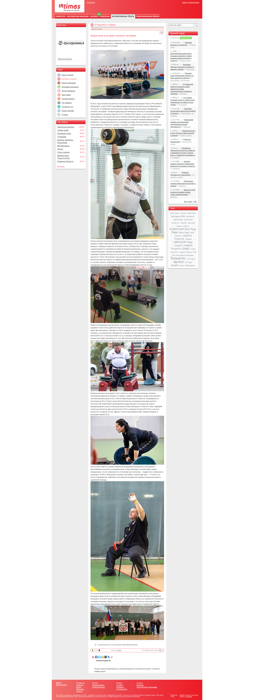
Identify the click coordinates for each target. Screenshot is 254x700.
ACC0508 (175, 161)
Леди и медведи (68, 91)
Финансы (184, 94)
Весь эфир (188, 201)
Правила (120, 687)
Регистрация (61, 685)
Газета (79, 691)
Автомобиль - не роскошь (180, 80)
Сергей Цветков (116, 644)
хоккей (174, 265)
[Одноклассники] (102, 657)
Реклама (140, 685)
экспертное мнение (77, 16)
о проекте (91, 2)
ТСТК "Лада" (190, 259)
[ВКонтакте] (96, 657)
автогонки (191, 213)
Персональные (98, 687)
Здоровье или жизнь (70, 87)
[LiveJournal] (108, 657)
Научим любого (68, 99)
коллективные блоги (123, 16)
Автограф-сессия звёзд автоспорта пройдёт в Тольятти (183, 111)
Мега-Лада (184, 232)
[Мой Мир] (105, 657)
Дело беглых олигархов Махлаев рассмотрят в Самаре (183, 183)
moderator (176, 42)
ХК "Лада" (188, 262)
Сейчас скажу (63, 130)
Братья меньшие (69, 83)
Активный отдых (64, 133)
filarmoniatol (65, 59)
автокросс (190, 216)
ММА (192, 232)
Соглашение (121, 689)
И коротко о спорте (105, 25)
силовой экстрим (104, 644)
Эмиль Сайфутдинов (187, 265)
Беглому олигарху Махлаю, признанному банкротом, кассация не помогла (182, 164)
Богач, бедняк (67, 75)
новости (60, 16)
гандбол (183, 223)
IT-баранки (61, 137)
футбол (179, 261)
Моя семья (66, 95)
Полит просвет (68, 111)
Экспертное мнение (65, 127)
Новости (79, 685)
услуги (94, 16)
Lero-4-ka (176, 109)
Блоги (78, 687)
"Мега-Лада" (174, 213)
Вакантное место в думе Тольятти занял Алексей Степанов (182, 133)
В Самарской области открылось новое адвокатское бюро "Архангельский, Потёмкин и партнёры (181, 89)
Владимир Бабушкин (130, 644)
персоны (105, 16)
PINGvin (175, 64)
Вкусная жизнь (63, 146)
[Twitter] (99, 657)
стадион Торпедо (185, 252)
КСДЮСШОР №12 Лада (183, 229)
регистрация (194, 2)
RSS (195, 201)
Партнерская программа (147, 687)
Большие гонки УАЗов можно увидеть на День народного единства (181, 75)
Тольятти (177, 258)
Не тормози (67, 103)
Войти (58, 683)
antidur (175, 131)
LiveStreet (189, 696)
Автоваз (183, 213)
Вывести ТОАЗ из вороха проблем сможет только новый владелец (182, 192)
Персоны (80, 689)
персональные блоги (147, 16)
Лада (174, 232)
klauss (174, 148)
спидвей (178, 245)
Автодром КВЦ (178, 216)
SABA (174, 51)
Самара (188, 239)
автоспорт (178, 219)
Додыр (60, 149)
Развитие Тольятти (65, 161)
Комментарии (185, 38)
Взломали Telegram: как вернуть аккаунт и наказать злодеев (182, 67)
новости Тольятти (183, 237)
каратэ (186, 226)
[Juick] (111, 657)
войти (184, 2)
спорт (185, 248)
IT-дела (65, 115)
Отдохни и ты (67, 107)
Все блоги (61, 166)
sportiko (118, 650)
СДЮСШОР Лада (182, 242)
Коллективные (98, 685)
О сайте (119, 685)
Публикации (174, 38)
